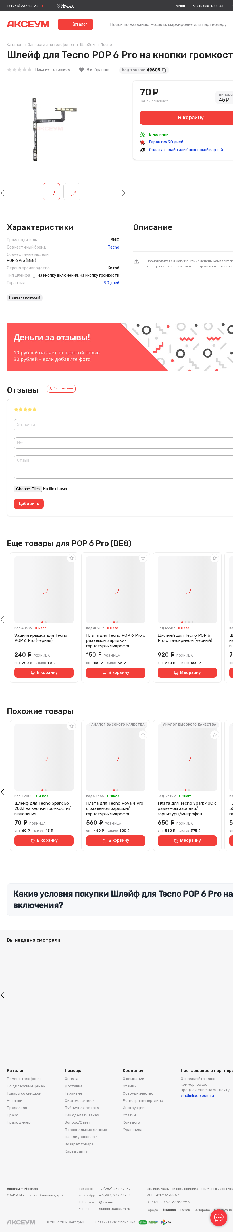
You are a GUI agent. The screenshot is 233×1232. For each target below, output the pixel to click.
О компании (133, 1079)
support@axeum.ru (114, 1209)
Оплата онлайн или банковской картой (185, 149)
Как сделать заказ (208, 5)
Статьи (129, 1115)
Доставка (73, 1086)
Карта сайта (76, 1151)
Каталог (79, 24)
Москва (67, 5)
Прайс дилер (19, 1122)
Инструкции (134, 1108)
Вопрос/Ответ (78, 1122)
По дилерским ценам (26, 1086)
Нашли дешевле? (154, 101)
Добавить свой (61, 388)
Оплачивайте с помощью (115, 1222)
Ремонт (181, 5)
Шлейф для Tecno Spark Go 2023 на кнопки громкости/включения (42, 809)
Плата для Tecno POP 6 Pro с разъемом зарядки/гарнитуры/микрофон (115, 641)
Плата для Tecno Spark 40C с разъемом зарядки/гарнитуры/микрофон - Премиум (187, 809)
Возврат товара (79, 1144)
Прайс (12, 1115)
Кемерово (202, 1210)
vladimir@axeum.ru (197, 1095)
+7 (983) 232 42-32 (22, 5)
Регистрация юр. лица (143, 1100)
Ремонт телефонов (24, 1079)
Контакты (131, 1122)
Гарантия (73, 1093)
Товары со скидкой (24, 1093)
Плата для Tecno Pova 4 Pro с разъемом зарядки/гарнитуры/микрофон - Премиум (114, 809)
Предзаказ (17, 1108)
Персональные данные (86, 1130)
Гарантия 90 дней (165, 142)
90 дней (111, 283)
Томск (185, 1210)
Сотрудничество (138, 1093)
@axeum (106, 1202)
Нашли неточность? (24, 297)
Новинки (14, 1100)
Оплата (71, 1079)
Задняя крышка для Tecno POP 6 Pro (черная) (40, 638)
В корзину (47, 672)
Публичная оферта (82, 1108)
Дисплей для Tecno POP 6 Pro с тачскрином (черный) (185, 638)
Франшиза (132, 1130)
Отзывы (129, 1086)
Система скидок (80, 1100)
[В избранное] (71, 558)
